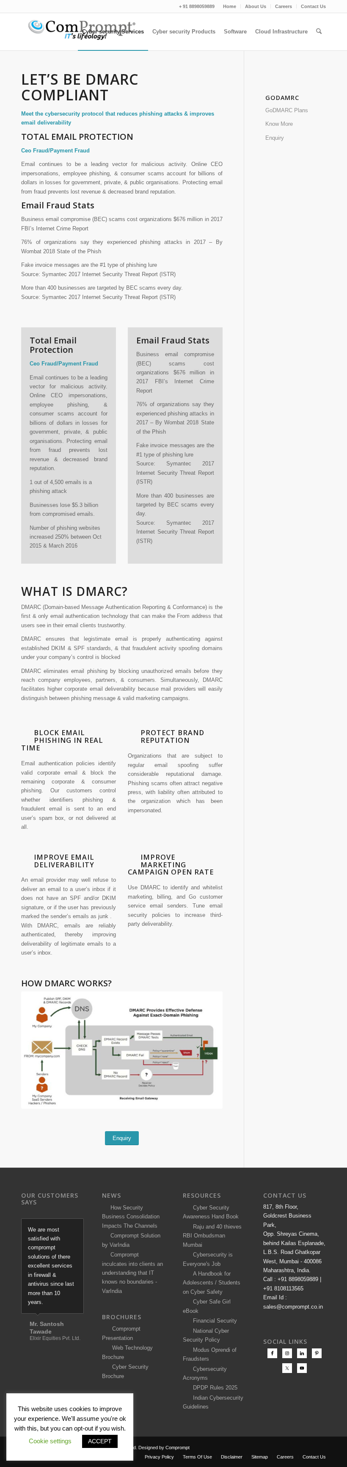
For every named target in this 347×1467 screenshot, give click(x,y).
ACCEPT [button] (100, 1441)
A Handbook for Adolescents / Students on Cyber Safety (211, 1282)
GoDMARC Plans (286, 110)
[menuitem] (230, 6)
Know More (279, 124)
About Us (255, 6)
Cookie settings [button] (50, 1441)
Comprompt (177, 1447)
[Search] (319, 31)
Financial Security (213, 1321)
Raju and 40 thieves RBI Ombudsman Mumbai (212, 1235)
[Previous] (56, 1227)
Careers (283, 6)
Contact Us (313, 6)
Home (229, 6)
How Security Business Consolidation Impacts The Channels (131, 1216)
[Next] (75, 1227)
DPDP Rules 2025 (213, 1387)
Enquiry (274, 138)
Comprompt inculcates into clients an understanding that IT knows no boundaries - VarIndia (132, 1272)
